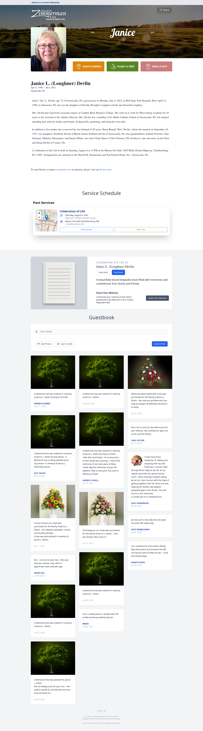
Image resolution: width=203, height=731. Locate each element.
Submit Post (159, 344)
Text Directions (86, 229)
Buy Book (118, 272)
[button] (46, 217)
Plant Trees (141, 229)
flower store (105, 169)
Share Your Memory (157, 298)
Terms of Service (109, 719)
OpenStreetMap (104, 723)
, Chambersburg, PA (74, 224)
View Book (103, 272)
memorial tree (64, 169)
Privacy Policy (94, 719)
